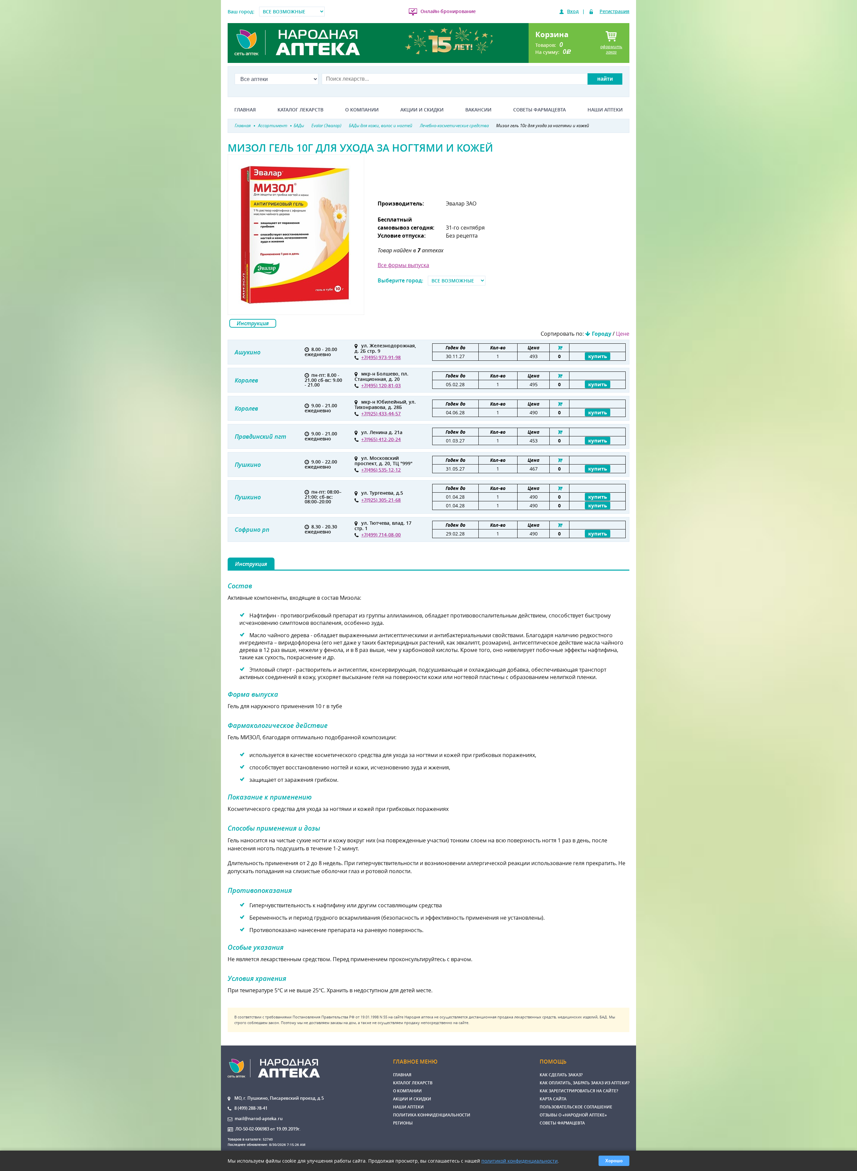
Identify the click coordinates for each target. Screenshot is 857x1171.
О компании (362, 109)
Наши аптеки (605, 109)
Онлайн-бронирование (448, 11)
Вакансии (478, 109)
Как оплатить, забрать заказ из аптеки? (584, 1083)
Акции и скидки (422, 109)
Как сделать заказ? (561, 1075)
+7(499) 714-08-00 (381, 534)
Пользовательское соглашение (576, 1107)
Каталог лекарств (300, 109)
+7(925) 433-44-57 (381, 413)
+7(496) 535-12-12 (381, 470)
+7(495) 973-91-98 (381, 357)
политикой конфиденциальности (519, 1161)
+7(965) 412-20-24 (381, 439)
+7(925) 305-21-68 (381, 500)
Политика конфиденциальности (431, 1115)
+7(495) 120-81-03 (381, 385)
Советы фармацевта (539, 109)
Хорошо (614, 1160)
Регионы (403, 1123)
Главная (245, 109)
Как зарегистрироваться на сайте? (579, 1091)
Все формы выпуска (403, 265)
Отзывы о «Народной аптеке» (573, 1115)
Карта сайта (553, 1099)
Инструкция (253, 323)
